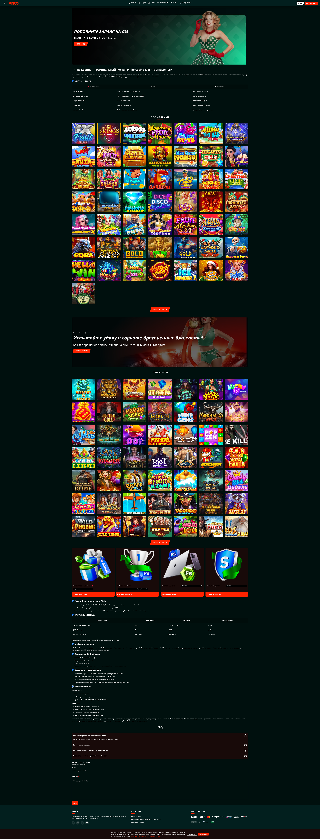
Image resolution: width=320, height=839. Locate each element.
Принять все (203, 834)
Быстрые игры (187, 3)
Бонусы (143, 3)
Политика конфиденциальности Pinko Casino (146, 819)
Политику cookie (135, 836)
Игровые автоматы (137, 822)
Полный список (160, 309)
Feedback (75, 777)
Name (74, 767)
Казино (133, 3)
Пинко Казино (136, 816)
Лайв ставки (164, 3)
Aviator (175, 3)
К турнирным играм (80, 594)
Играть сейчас (82, 351)
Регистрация (311, 3)
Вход (300, 3)
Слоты (153, 3)
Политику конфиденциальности (150, 836)
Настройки (191, 834)
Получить (80, 44)
